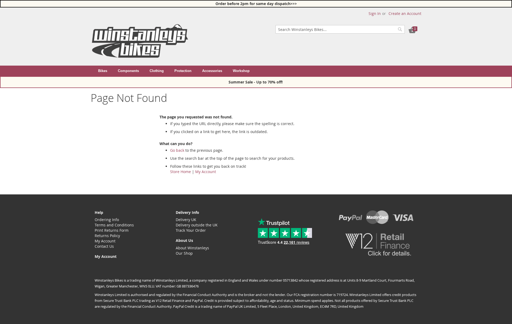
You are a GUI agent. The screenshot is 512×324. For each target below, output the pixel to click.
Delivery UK (186, 219)
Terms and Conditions (114, 224)
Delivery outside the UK (197, 224)
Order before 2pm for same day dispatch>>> (256, 3)
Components (128, 71)
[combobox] (340, 29)
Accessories (212, 71)
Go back (177, 150)
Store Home (180, 171)
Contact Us (104, 246)
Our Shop (184, 253)
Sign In (375, 13)
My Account (205, 171)
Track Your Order (191, 230)
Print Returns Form (112, 230)
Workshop (241, 71)
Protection (182, 71)
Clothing (157, 71)
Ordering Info (107, 219)
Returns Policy (107, 235)
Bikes (102, 71)
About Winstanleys (192, 247)
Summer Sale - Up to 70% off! (256, 82)
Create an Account (405, 13)
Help (99, 212)
